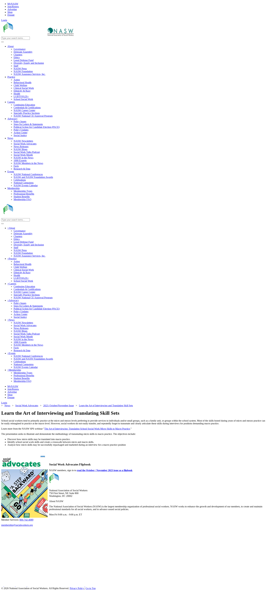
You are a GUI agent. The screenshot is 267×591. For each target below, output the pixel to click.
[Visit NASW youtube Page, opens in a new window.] (21, 585)
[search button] (2, 41)
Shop (10, 12)
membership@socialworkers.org (17, 525)
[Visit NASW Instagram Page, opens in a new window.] (56, 585)
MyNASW (12, 3)
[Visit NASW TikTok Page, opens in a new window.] (90, 585)
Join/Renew (13, 6)
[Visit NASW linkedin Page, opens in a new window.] (10, 585)
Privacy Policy (77, 588)
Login (4, 20)
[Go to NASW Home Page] (24, 35)
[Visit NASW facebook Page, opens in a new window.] (2, 585)
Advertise (12, 9)
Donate (11, 15)
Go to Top (91, 588)
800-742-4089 (26, 519)
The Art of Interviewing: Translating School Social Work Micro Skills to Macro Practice (87, 428)
